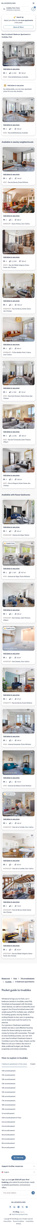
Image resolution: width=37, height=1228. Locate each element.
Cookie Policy (29, 1221)
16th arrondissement (8, 1096)
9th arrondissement (8, 1148)
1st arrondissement (8, 1113)
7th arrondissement (27, 979)
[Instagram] (18, 1207)
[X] (22, 1207)
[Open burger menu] (33, 3)
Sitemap (18, 1224)
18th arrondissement (8, 1105)
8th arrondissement (8, 1143)
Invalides (8, 982)
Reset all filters (18, 27)
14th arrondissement (8, 1088)
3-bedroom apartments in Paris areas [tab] (14, 1064)
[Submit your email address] (33, 1192)
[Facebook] (10, 1207)
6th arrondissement (8, 1139)
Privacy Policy (7, 1221)
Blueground (6, 979)
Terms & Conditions (18, 1221)
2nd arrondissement (8, 1122)
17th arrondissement (8, 1101)
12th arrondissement (8, 1079)
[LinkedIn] (14, 1207)
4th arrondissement (8, 1130)
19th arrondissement (8, 1109)
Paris (15, 979)
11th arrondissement (8, 1075)
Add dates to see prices (11, 69)
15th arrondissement (8, 1092)
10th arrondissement (8, 1071)
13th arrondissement (8, 1084)
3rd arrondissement (8, 1126)
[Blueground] (18, 1202)
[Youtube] (26, 1207)
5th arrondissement (8, 1135)
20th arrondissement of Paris (11, 1118)
